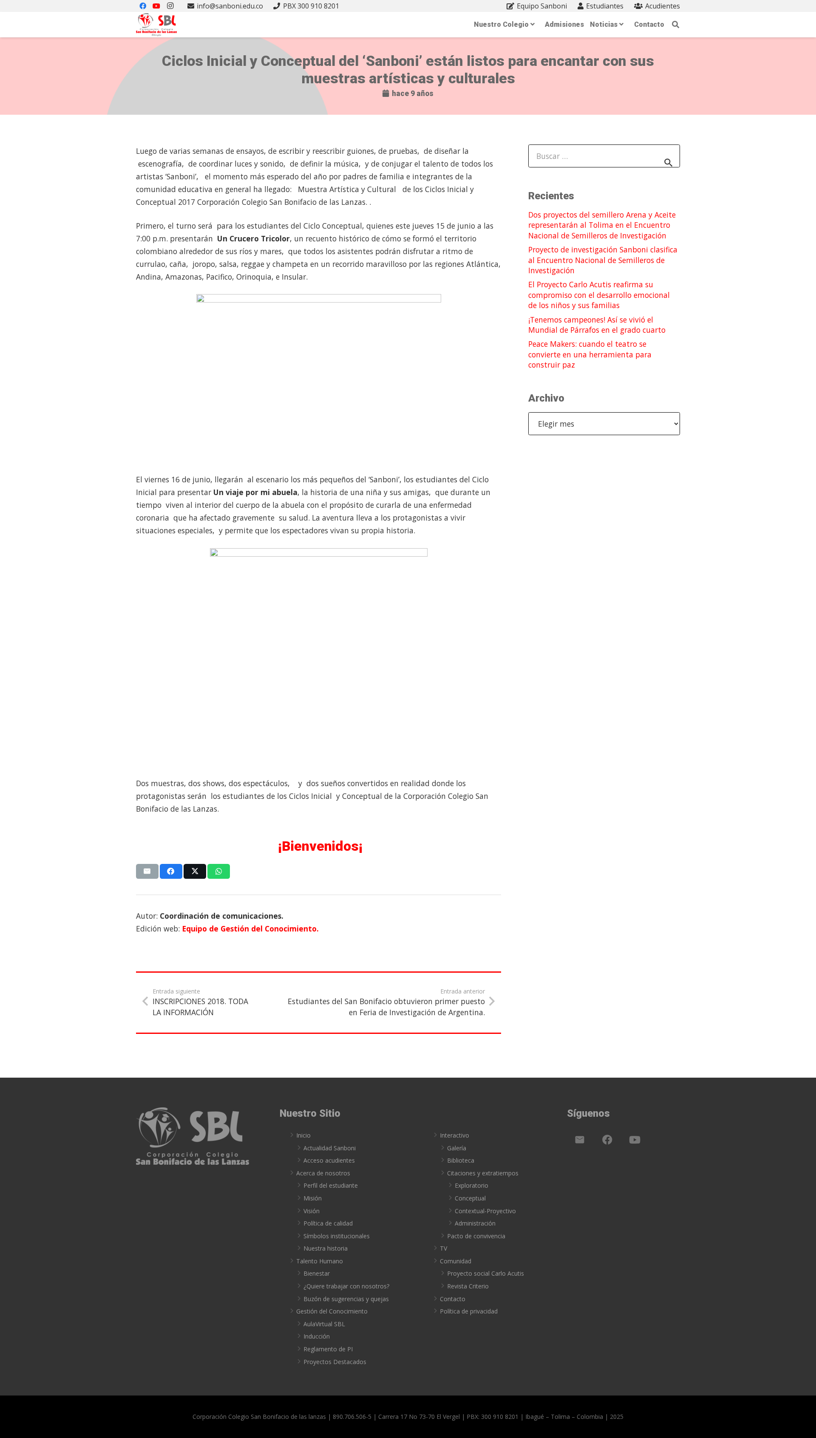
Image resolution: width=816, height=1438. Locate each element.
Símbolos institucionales (336, 1236)
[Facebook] (607, 1139)
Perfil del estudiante (330, 1185)
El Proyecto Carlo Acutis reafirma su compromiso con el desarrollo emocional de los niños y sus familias (599, 294)
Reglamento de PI (328, 1349)
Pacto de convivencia (476, 1236)
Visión (311, 1211)
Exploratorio (471, 1185)
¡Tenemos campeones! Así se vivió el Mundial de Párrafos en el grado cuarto (597, 324)
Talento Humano (319, 1261)
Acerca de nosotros (323, 1173)
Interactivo (454, 1135)
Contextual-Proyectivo (485, 1211)
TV (443, 1248)
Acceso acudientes (329, 1160)
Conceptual (470, 1198)
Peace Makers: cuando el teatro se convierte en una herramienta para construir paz (590, 354)
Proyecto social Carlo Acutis (485, 1273)
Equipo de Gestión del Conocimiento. (250, 928)
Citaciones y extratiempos (482, 1173)
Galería (456, 1148)
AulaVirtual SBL (324, 1324)
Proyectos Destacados (334, 1362)
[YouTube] (635, 1139)
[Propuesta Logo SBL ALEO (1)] (156, 25)
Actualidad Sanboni (329, 1148)
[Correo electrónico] (579, 1139)
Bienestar (316, 1273)
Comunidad (455, 1261)
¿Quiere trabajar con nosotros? (346, 1286)
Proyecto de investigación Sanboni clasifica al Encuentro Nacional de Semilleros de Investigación (602, 259)
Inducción (316, 1336)
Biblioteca (460, 1160)
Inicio (303, 1135)
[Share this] (171, 871)
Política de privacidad (469, 1311)
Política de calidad (328, 1223)
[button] (675, 24)
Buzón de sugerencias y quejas (346, 1299)
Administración (475, 1223)
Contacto (452, 1299)
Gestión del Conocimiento (332, 1311)
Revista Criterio (468, 1286)
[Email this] (147, 871)
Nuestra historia (325, 1248)
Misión (312, 1198)
